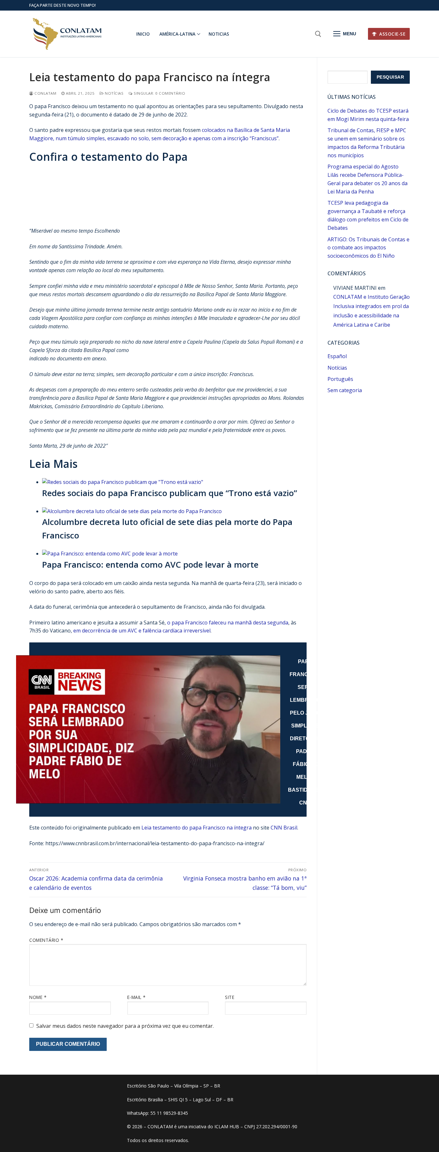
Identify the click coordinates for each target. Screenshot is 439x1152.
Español (337, 356)
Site (229, 997)
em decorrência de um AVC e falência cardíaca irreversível (142, 630)
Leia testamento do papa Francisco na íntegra (196, 827)
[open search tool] (318, 34)
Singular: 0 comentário (159, 93)
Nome (37, 997)
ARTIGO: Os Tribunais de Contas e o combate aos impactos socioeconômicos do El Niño (368, 248)
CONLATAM (44, 93)
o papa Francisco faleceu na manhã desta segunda (227, 622)
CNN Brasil (284, 827)
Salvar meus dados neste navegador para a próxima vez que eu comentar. (125, 1025)
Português (340, 379)
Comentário (46, 940)
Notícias (113, 93)
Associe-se (392, 34)
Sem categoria (344, 390)
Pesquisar (390, 77)
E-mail (136, 997)
